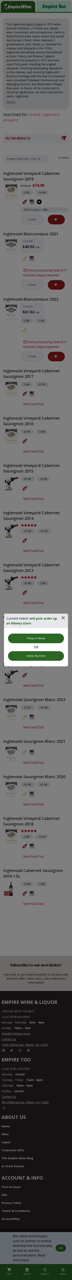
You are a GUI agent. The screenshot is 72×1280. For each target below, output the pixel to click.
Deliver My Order (36, 656)
